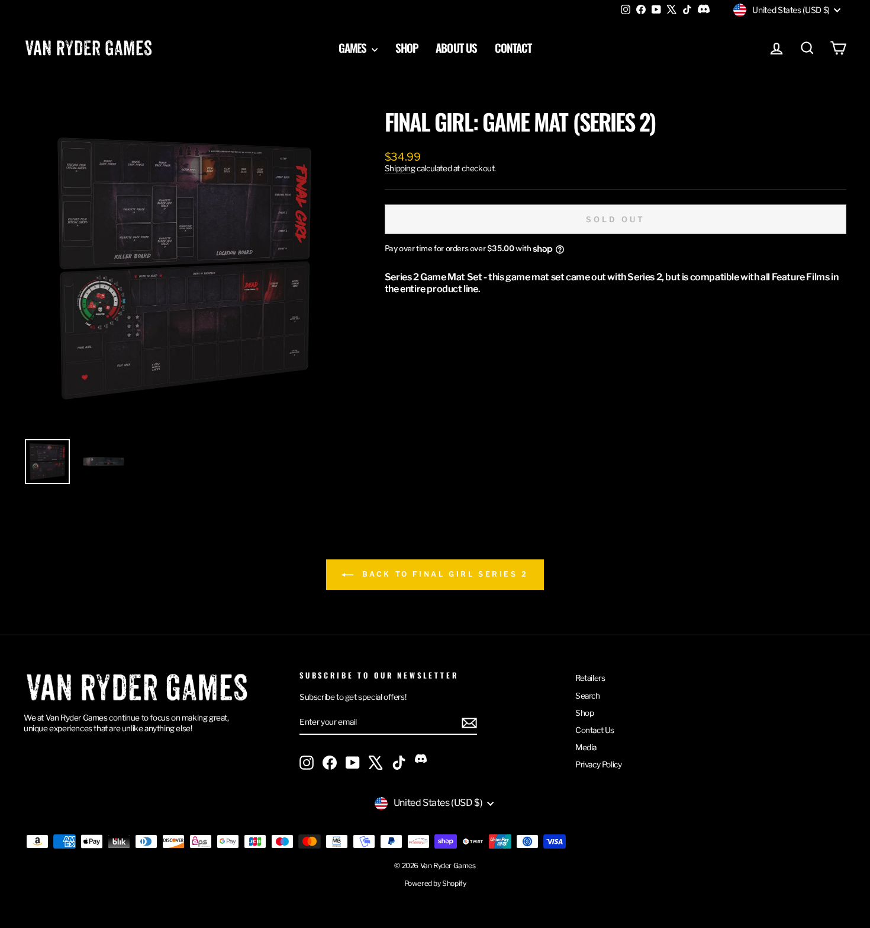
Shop (406, 47)
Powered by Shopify (435, 883)
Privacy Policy (598, 764)
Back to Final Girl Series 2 (443, 574)
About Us (456, 47)
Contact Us (594, 730)
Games (354, 47)
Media (586, 747)
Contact (513, 47)
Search (587, 695)
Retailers (590, 678)
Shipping (400, 168)
